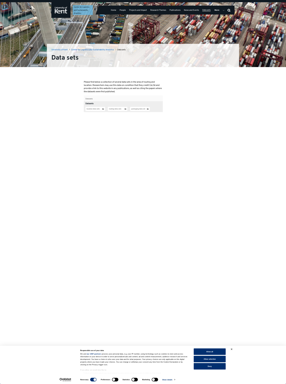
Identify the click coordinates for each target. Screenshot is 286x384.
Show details (167, 380)
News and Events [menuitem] (191, 10)
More (216, 10)
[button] (228, 10)
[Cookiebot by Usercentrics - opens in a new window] (65, 379)
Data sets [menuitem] (206, 10)
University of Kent (59, 50)
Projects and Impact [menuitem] (138, 10)
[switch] (115, 379)
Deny (210, 366)
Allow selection (210, 359)
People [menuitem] (123, 10)
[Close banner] (231, 349)
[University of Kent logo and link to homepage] (60, 10)
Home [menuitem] (113, 10)
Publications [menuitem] (175, 10)
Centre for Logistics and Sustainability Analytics (82, 10)
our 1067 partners (94, 354)
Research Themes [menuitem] (158, 10)
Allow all (209, 352)
